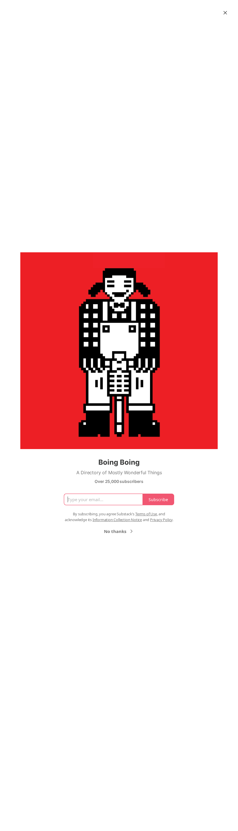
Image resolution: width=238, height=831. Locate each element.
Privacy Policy (161, 519)
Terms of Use (146, 513)
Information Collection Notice (117, 519)
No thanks (115, 531)
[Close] (225, 13)
